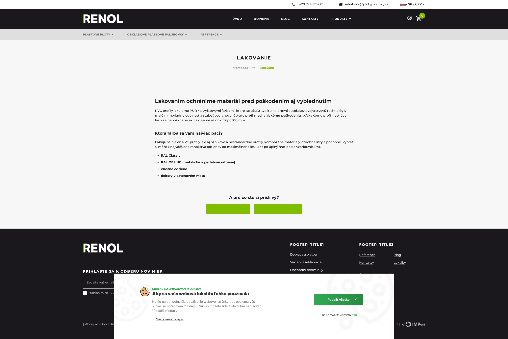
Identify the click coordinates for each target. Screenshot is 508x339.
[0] (419, 19)
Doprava (261, 19)
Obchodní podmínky (306, 270)
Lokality (400, 262)
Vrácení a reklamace (306, 262)
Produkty (338, 19)
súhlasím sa (98, 293)
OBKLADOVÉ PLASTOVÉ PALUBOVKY (155, 34)
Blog (285, 19)
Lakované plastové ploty (227, 209)
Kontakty (310, 19)
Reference (367, 255)
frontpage (240, 68)
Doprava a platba (303, 254)
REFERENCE (210, 34)
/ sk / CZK (414, 4)
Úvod (237, 19)
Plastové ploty (96, 34)
